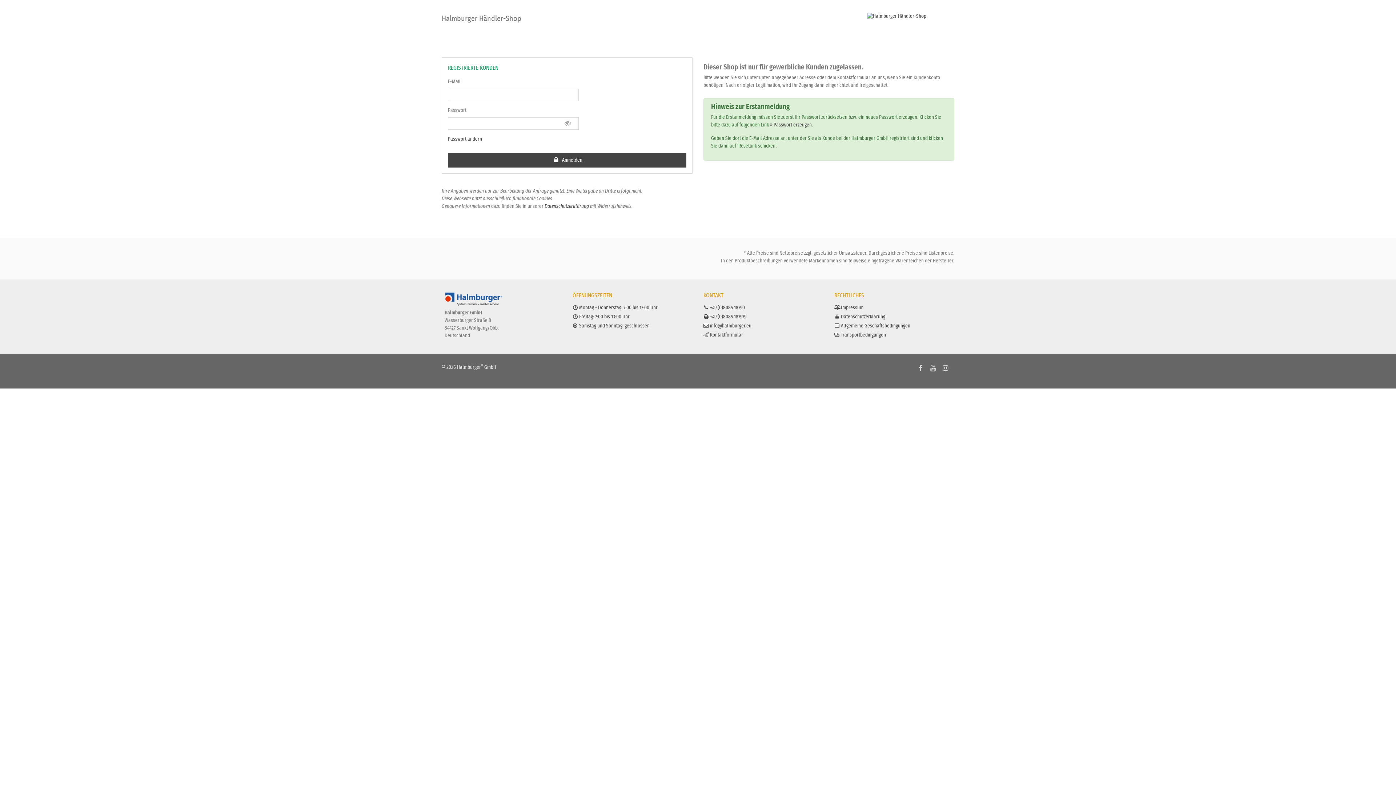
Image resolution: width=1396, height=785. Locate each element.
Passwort (457, 110)
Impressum (852, 307)
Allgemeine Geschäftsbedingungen (875, 326)
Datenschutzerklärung (567, 206)
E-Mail (454, 81)
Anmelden (571, 160)
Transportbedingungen (863, 335)
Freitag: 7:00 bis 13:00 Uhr (604, 316)
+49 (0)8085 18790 (727, 307)
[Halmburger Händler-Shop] (910, 16)
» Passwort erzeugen (791, 125)
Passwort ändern (465, 139)
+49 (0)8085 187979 (728, 316)
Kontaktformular (726, 335)
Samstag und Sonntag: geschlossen (614, 326)
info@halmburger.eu (730, 326)
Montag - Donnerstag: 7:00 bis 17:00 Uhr (618, 307)
